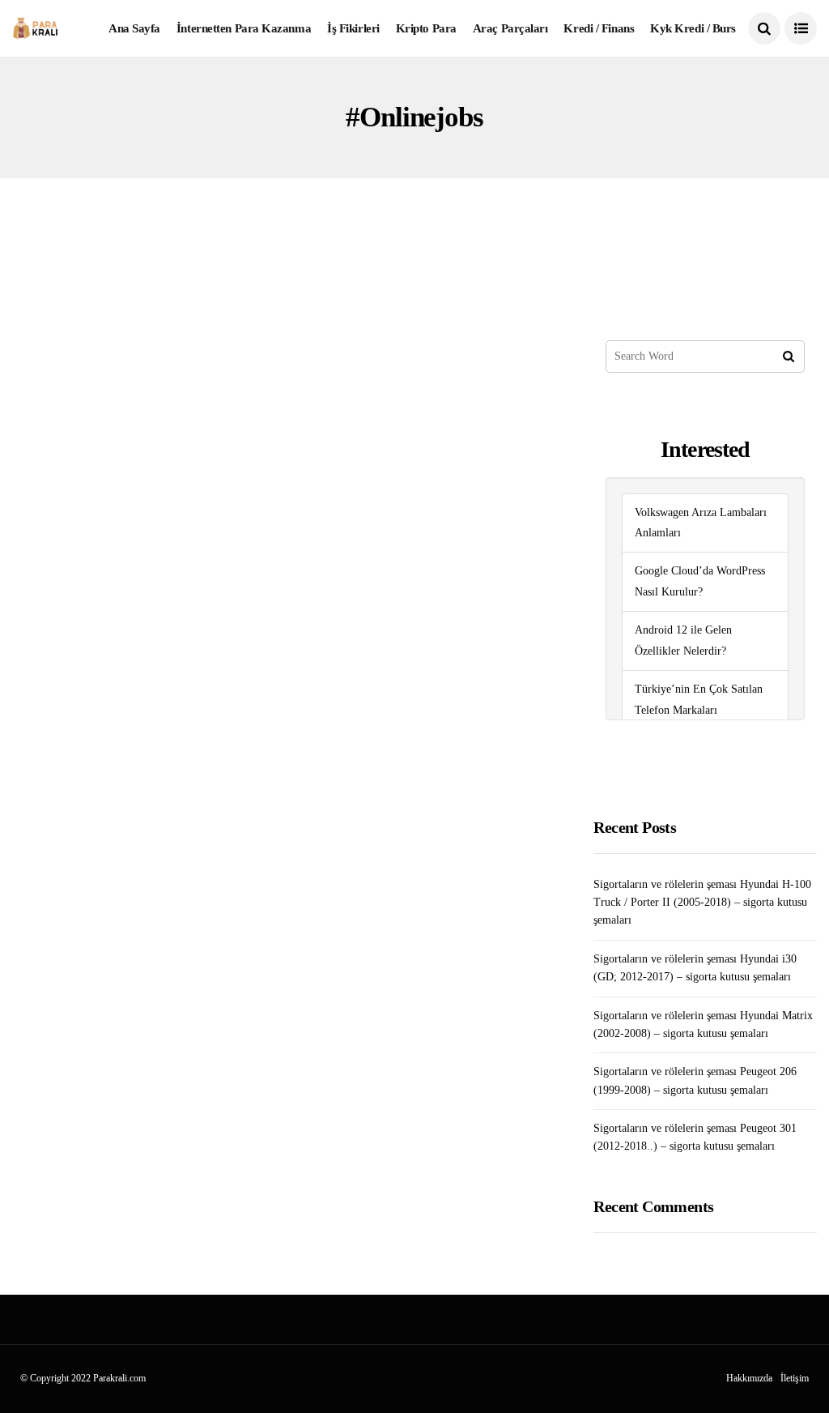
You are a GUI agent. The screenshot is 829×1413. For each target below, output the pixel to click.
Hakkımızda (749, 1378)
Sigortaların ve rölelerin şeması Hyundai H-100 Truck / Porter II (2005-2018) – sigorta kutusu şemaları (702, 902)
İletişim (794, 1378)
